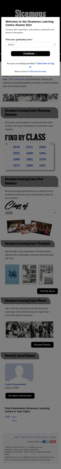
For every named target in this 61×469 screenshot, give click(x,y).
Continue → (30, 53)
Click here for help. (38, 71)
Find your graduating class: (19, 39)
